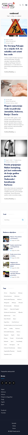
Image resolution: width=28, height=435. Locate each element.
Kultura (18, 331)
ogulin (12, 335)
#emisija (20, 293)
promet (11, 338)
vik (18, 344)
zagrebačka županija (9, 351)
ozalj (18, 335)
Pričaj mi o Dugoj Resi (6, 397)
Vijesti (12, 43)
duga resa (6, 322)
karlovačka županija (9, 331)
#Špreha (20, 312)
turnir (5, 344)
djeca (14, 318)
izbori (5, 328)
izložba (11, 328)
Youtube (3, 412)
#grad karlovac (8, 296)
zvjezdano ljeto (8, 354)
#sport (5, 309)
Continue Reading (9, 71)
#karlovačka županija (9, 299)
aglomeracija (7, 315)
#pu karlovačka (7, 305)
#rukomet (16, 305)
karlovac (17, 328)
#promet (21, 302)
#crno (5, 293)
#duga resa (13, 293)
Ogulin (3, 402)
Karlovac (12, 103)
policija (5, 338)
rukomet (6, 341)
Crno (14, 315)
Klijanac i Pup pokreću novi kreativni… (16, 237)
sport (12, 341)
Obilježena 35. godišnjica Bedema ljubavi (15, 264)
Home (14, 428)
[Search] (24, 218)
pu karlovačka (19, 338)
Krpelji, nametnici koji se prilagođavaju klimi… (15, 247)
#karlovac (16, 296)
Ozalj (2, 399)
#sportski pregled (14, 309)
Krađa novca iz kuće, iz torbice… (15, 255)
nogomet (6, 335)
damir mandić (7, 318)
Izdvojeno (8, 43)
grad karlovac (15, 322)
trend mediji (19, 341)
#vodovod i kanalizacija (10, 312)
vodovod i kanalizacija (9, 347)
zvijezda (19, 351)
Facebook (3, 410)
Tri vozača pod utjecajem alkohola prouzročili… (15, 273)
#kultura (19, 299)
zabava (19, 347)
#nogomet (6, 302)
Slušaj (14, 426)
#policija (14, 302)
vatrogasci (12, 344)
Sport (2, 404)
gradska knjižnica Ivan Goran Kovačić (13, 325)
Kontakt (14, 423)
